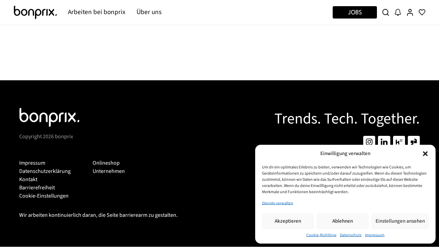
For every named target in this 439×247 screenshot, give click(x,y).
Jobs (355, 12)
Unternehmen (109, 171)
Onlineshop (106, 163)
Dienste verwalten (277, 203)
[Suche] (385, 12)
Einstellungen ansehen (400, 221)
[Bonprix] (35, 12)
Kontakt (28, 179)
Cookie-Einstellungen (44, 196)
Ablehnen (342, 221)
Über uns (149, 12)
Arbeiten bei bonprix (97, 12)
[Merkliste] (422, 12)
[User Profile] (410, 12)
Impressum (374, 235)
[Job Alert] (397, 12)
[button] (425, 153)
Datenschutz (350, 235)
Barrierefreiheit (37, 187)
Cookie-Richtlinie (321, 235)
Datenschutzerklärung (45, 171)
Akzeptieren (288, 221)
